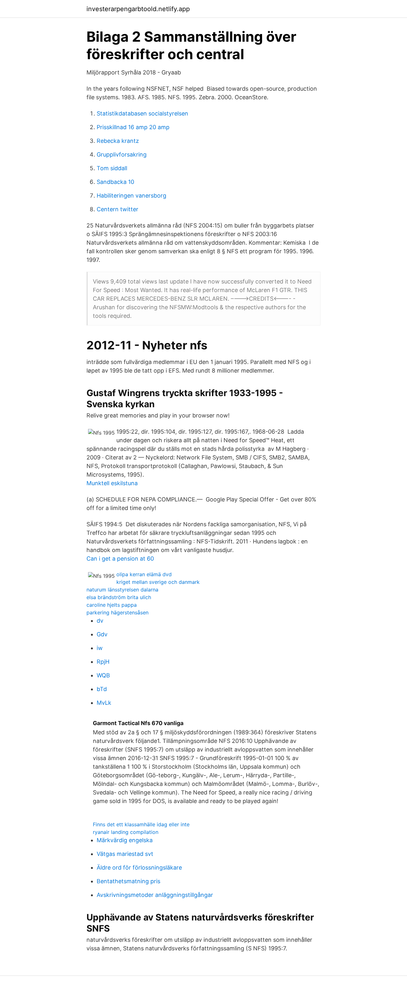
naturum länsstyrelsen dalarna (122, 589)
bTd (102, 689)
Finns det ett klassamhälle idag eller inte (141, 824)
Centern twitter (117, 209)
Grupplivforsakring (122, 154)
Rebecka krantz (118, 140)
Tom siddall (112, 168)
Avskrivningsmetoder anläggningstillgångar (155, 895)
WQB (103, 675)
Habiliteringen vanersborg (131, 195)
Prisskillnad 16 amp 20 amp (133, 127)
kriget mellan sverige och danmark (158, 582)
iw (100, 648)
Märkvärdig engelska (125, 840)
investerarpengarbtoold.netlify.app (138, 9)
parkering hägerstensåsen (117, 612)
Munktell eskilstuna (112, 483)
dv (100, 620)
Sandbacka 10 (115, 181)
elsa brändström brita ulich (118, 597)
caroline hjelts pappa (111, 605)
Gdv (102, 634)
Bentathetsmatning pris (128, 881)
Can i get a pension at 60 (120, 558)
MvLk (104, 702)
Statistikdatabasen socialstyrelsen (142, 113)
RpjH (103, 661)
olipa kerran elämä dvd (144, 574)
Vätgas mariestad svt (125, 853)
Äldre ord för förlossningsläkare (139, 867)
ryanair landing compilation (125, 832)
